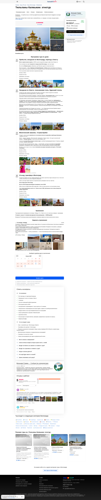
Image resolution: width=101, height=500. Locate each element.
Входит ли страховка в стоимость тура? (29, 348)
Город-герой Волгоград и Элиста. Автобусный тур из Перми (76, 448)
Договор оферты (43, 491)
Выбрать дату (39, 278)
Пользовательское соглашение (46, 485)
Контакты (66, 486)
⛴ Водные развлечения (48, 427)
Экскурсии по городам (20, 479)
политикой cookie (11, 497)
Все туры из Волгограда (50, 470)
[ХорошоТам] (52, 1)
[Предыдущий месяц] (17, 256)
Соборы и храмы (19, 423)
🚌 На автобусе (19, 419)
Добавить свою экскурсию (21, 485)
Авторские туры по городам (22, 481)
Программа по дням (20, 12)
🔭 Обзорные (55, 421)
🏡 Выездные (26, 421)
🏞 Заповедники (46, 423)
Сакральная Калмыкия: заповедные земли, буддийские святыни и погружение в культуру (23, 449)
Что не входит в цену (24, 322)
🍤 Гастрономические (34, 421)
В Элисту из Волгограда (57, 447)
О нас (40, 481)
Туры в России (23, 4)
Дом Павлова (23, 427)
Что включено (22, 293)
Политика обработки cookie (45, 489)
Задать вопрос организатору (76, 35)
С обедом (58, 425)
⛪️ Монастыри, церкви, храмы (29, 423)
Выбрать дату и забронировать (75, 31)
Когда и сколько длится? (25, 351)
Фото (28, 12)
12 (17, 266)
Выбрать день (39, 12)
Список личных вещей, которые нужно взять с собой (33, 342)
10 (36, 264)
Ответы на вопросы (48, 12)
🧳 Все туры (25, 419)
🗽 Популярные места (37, 427)
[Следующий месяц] (40, 256)
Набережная (39, 4)
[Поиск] (83, 1)
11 (39, 263)
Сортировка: (19, 385)
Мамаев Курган (53, 423)
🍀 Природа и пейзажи (55, 419)
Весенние (18, 427)
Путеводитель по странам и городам (24, 483)
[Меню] (17, 1)
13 (21, 266)
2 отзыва (39, 24)
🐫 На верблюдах (32, 419)
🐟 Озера (35, 425)
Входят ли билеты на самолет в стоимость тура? (32, 345)
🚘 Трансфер (42, 421)
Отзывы (32, 12)
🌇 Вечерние (46, 419)
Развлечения (29, 427)
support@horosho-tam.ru (69, 488)
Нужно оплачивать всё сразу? (27, 357)
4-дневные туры (40, 419)
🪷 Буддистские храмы (43, 425)
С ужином (30, 425)
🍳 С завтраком (52, 425)
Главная (17, 4)
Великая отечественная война (21, 425)
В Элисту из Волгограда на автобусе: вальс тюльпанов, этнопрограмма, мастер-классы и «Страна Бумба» (41, 449)
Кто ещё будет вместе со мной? (27, 354)
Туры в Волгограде (31, 4)
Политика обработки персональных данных (48, 487)
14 (25, 266)
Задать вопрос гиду (67, 484)
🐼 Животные (48, 421)
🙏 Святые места (19, 421)
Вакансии (41, 483)
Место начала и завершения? (26, 339)
